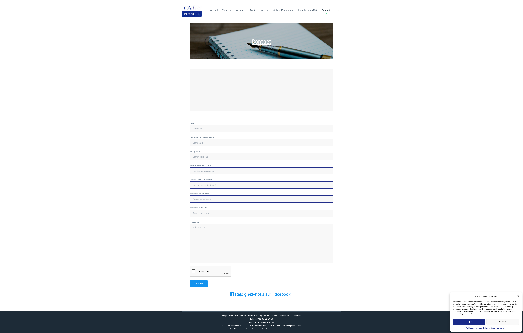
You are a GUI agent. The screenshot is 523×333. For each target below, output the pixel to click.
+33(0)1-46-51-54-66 (263, 319)
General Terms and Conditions (279, 329)
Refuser (503, 321)
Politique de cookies (474, 328)
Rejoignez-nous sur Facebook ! (263, 294)
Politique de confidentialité (493, 328)
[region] (261, 41)
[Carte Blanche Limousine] (192, 10)
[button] (517, 296)
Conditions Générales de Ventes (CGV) (247, 329)
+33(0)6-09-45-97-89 (264, 322)
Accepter (469, 321)
